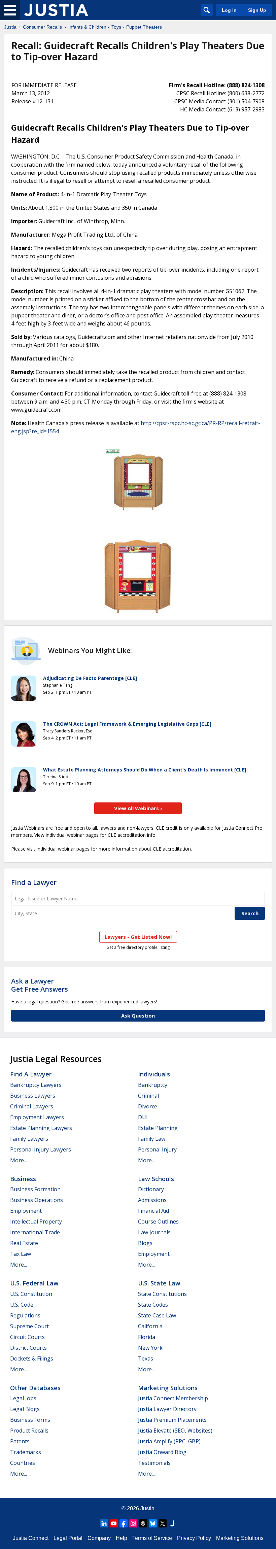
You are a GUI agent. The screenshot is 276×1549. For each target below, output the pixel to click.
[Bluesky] (153, 1523)
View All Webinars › (138, 808)
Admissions (152, 1200)
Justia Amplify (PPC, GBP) (169, 1441)
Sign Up (257, 10)
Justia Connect (30, 1538)
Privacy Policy (194, 1538)
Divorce (147, 1106)
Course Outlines (158, 1221)
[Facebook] (123, 1523)
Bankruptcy (152, 1085)
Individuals (154, 1074)
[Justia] (56, 10)
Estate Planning (158, 1128)
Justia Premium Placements (172, 1419)
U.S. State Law (159, 1283)
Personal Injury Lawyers (40, 1149)
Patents (20, 1441)
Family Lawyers (29, 1138)
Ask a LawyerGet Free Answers (39, 985)
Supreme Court (29, 1326)
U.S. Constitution (31, 1294)
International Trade (35, 1232)
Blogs (145, 1243)
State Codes (153, 1304)
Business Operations (36, 1200)
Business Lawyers (32, 1095)
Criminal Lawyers (31, 1106)
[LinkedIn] (104, 1523)
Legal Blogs (25, 1409)
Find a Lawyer (34, 882)
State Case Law (157, 1315)
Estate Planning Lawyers (41, 1128)
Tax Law (20, 1254)
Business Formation (35, 1189)
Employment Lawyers (37, 1117)
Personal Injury (157, 1149)
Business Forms (30, 1419)
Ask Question (138, 1015)
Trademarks (25, 1452)
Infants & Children (87, 27)
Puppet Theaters (144, 27)
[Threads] (143, 1523)
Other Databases (35, 1388)
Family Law (151, 1138)
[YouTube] (114, 1523)
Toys (116, 27)
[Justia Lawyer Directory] (172, 1523)
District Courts (28, 1347)
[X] (163, 1523)
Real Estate (24, 1243)
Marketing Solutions (168, 1388)
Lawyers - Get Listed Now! (138, 936)
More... (18, 1160)
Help (121, 1538)
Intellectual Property (36, 1221)
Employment (26, 1210)
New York (150, 1347)
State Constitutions (162, 1294)
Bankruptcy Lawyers (36, 1085)
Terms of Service (152, 1538)
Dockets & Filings (31, 1358)
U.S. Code (21, 1304)
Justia (10, 27)
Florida (146, 1337)
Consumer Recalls (42, 27)
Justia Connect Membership (173, 1398)
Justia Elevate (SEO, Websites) (175, 1430)
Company (99, 1538)
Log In (229, 10)
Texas (145, 1358)
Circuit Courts (27, 1337)
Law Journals (154, 1232)
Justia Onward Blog (162, 1452)
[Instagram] (133, 1523)
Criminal (148, 1095)
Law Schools (156, 1179)
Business (23, 1179)
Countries (22, 1463)
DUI (143, 1117)
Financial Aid (153, 1210)
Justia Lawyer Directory (167, 1409)
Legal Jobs (23, 1398)
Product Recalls (29, 1430)
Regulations (25, 1315)
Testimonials (154, 1463)
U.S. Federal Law (34, 1283)
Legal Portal (68, 1538)
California (150, 1326)
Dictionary (151, 1189)
